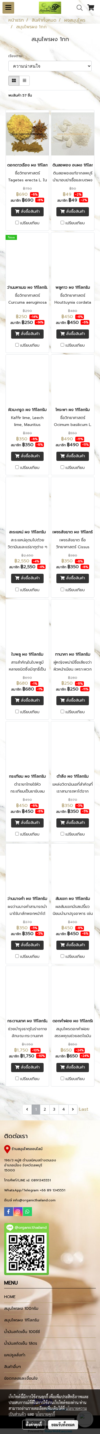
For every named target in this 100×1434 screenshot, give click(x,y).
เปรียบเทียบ (29, 223)
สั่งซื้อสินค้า (29, 211)
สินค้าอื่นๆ (12, 1367)
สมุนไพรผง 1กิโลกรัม (21, 1320)
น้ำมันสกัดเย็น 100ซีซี (22, 1332)
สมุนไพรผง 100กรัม (21, 1308)
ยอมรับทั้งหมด (63, 1424)
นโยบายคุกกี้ (45, 1414)
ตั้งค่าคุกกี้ (34, 1424)
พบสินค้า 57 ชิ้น (20, 95)
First (16, 1109)
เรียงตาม (17, 56)
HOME (10, 1297)
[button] (77, 8)
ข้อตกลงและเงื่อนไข (21, 1378)
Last (83, 1109)
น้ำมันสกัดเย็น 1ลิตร (20, 1343)
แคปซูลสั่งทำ (14, 1355)
